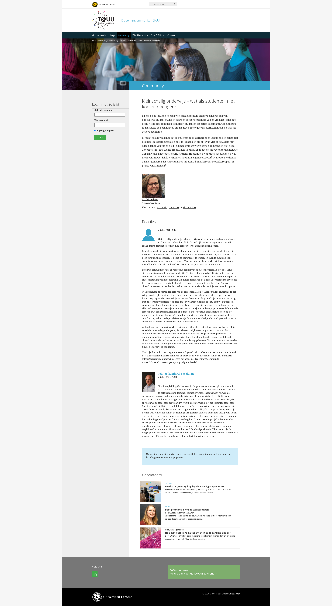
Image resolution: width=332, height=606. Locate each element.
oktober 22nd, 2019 (167, 377)
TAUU (94, 41)
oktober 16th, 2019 (167, 230)
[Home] (93, 35)
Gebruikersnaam (103, 110)
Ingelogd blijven (105, 130)
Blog (167, 506)
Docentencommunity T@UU (140, 20)
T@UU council (139, 35)
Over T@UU (157, 35)
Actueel (101, 35)
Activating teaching (168, 207)
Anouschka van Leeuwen (182, 512)
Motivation (189, 207)
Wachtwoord (101, 120)
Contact (171, 35)
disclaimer (235, 593)
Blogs (112, 35)
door (167, 512)
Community (123, 35)
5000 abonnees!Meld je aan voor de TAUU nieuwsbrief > (193, 572)
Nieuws (168, 483)
